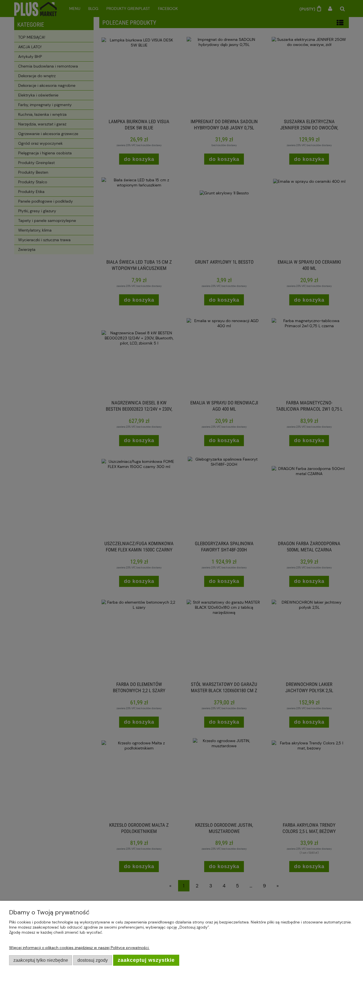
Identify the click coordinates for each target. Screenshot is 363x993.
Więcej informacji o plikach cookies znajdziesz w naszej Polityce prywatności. (79, 947)
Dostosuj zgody (92, 960)
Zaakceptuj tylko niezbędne (40, 960)
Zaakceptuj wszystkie (146, 960)
